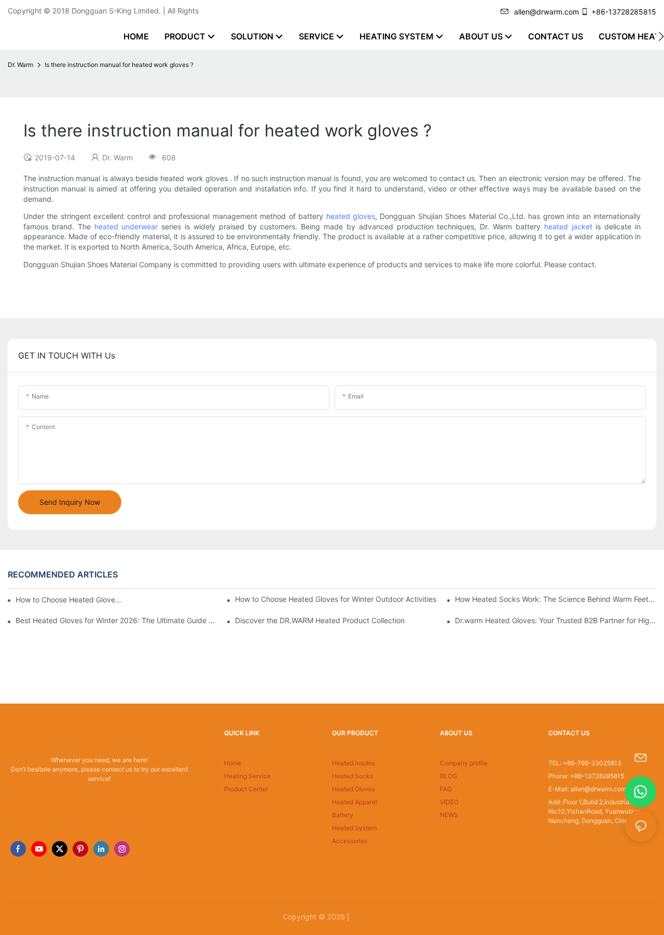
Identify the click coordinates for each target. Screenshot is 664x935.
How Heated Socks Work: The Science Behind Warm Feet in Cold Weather (555, 599)
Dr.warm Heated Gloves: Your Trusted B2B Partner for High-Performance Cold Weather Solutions (555, 620)
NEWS (449, 815)
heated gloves (350, 216)
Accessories (349, 841)
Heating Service (247, 776)
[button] (661, 36)
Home (232, 763)
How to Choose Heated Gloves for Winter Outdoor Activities (335, 599)
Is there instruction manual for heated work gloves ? (119, 64)
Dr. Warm (20, 64)
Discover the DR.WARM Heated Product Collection (320, 620)
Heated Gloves (353, 789)
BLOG (448, 776)
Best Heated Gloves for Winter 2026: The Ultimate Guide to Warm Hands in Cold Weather (116, 620)
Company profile (464, 763)
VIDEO (449, 802)
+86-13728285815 (623, 11)
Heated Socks (352, 776)
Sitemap (367, 916)
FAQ (446, 789)
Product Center (246, 789)
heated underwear (126, 226)
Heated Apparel (354, 802)
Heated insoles (353, 763)
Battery (342, 815)
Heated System (354, 828)
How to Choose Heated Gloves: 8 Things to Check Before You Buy (69, 599)
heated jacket (568, 226)
